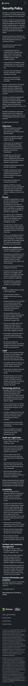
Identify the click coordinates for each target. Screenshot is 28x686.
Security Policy (6, 624)
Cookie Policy (6, 621)
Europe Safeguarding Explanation (12, 678)
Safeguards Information (8, 655)
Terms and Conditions (9, 615)
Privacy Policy (6, 618)
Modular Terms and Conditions (17, 680)
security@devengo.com (8, 589)
